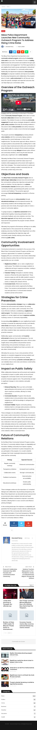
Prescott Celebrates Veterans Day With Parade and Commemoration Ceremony (10, 572)
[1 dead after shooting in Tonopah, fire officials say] (10, 594)
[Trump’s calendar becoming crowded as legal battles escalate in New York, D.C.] (5, 684)
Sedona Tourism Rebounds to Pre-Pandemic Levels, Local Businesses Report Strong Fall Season (28, 573)
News (3, 31)
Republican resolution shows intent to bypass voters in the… (21, 661)
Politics (3, 699)
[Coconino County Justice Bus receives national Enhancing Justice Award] (27, 615)
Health (3, 717)
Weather (3, 710)
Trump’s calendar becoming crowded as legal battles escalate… (22, 683)
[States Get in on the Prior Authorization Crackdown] (5, 669)
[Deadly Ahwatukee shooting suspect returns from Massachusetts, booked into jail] (5, 655)
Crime (3, 703)
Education (4, 713)
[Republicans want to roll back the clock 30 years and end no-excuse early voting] (5, 677)
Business (3, 706)
